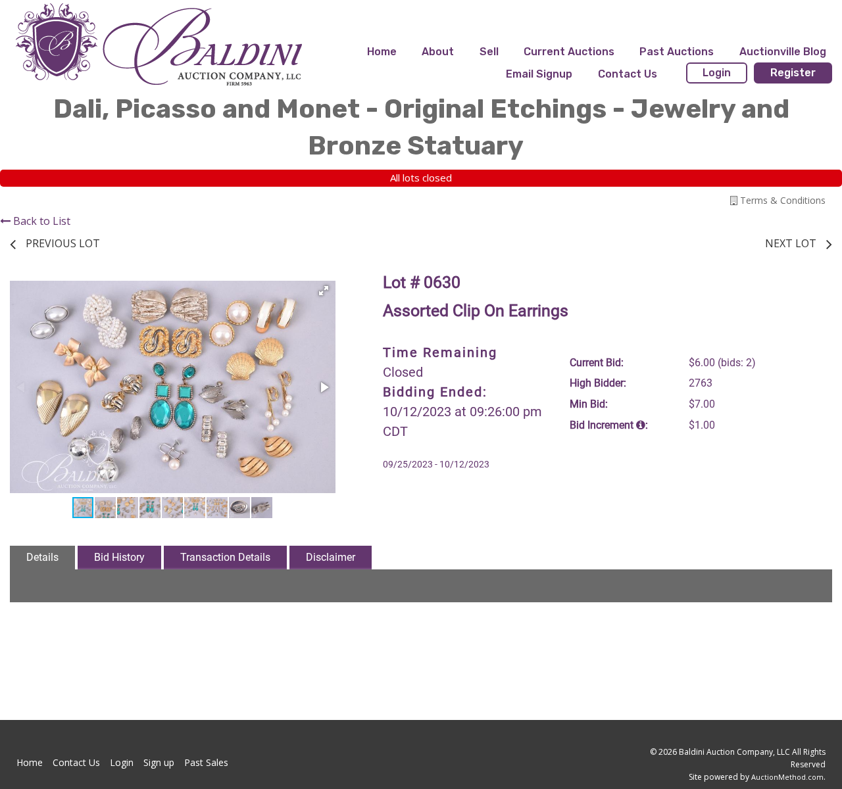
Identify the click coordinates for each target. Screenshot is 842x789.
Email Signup (539, 74)
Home (382, 51)
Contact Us (627, 74)
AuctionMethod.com (787, 777)
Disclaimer (330, 557)
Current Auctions (569, 51)
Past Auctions (676, 51)
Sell (489, 51)
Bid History (119, 557)
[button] (323, 290)
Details (42, 557)
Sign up (158, 762)
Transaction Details (225, 557)
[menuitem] (382, 52)
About (438, 51)
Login (717, 72)
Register (793, 72)
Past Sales (206, 762)
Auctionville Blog (782, 51)
